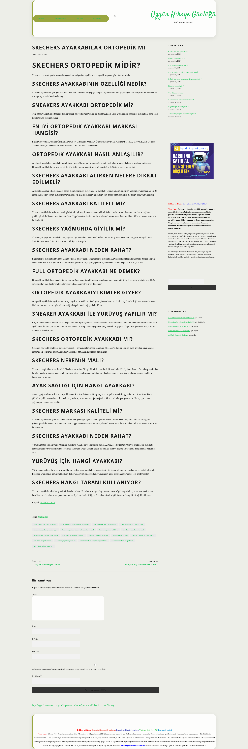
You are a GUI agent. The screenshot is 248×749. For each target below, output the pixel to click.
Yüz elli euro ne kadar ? (176, 93)
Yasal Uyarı (79, 18)
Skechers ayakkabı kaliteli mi (108, 530)
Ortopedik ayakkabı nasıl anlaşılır (132, 524)
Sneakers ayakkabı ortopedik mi (122, 540)
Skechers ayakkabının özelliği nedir (46, 535)
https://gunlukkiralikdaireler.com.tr (90, 705)
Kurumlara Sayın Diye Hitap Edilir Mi (181, 317)
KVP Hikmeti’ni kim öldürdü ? (179, 65)
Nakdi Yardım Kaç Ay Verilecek (179, 326)
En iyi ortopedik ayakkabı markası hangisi (74, 524)
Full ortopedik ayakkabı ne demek (104, 524)
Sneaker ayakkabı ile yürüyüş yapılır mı (93, 540)
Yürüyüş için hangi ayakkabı (43, 546)
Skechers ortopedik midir (42, 540)
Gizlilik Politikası (60, 18)
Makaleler (43, 516)
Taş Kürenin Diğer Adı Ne (47, 564)
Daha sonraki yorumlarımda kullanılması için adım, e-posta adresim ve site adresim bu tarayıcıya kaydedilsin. (69, 669)
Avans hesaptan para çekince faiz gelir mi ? (182, 113)
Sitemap (110, 705)
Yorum (34, 594)
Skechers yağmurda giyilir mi (65, 540)
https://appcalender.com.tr (43, 705)
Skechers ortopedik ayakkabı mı (143, 535)
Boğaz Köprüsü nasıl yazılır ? (178, 106)
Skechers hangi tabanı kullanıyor (73, 535)
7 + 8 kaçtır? (37, 676)
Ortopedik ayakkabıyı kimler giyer (45, 530)
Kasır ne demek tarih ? (176, 86)
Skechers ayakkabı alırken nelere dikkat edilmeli (78, 530)
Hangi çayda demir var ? (176, 58)
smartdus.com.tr (47, 502)
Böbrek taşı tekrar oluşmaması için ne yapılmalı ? (185, 79)
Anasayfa (41, 18)
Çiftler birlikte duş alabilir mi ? (178, 51)
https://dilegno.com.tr (65, 705)
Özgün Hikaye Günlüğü (183, 14)
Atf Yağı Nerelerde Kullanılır (178, 335)
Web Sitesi (35, 651)
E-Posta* (35, 639)
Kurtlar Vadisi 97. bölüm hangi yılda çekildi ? (183, 72)
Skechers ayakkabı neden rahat (133, 530)
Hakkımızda (97, 18)
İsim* (34, 626)
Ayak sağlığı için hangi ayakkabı (45, 524)
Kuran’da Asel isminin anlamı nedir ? (181, 99)
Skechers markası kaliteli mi (98, 535)
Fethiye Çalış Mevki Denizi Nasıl (140, 564)
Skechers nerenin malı (120, 535)
